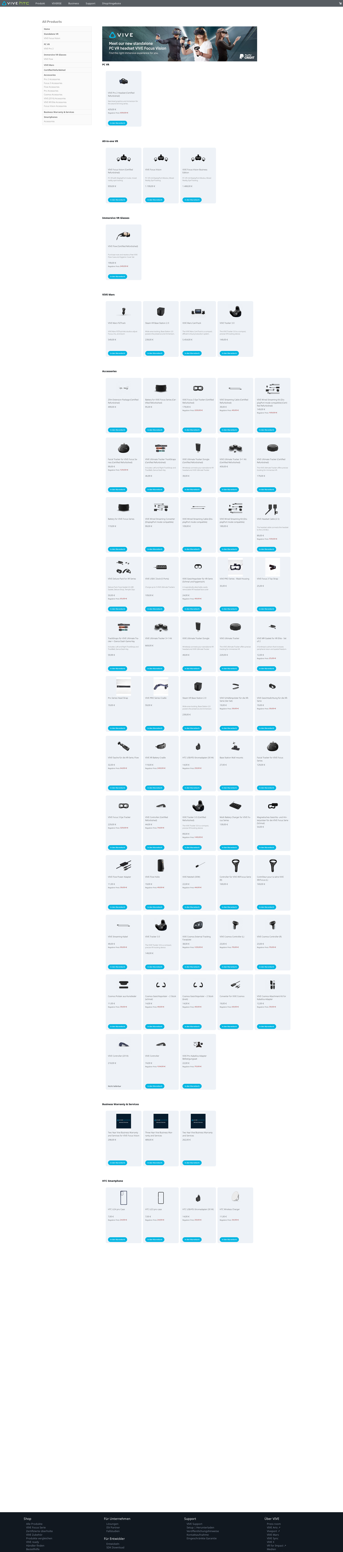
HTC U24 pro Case (116, 1209)
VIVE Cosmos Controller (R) (269, 936)
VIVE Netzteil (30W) (191, 876)
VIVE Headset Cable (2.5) (268, 519)
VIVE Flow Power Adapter (119, 876)
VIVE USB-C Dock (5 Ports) (157, 578)
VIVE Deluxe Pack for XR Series (122, 578)
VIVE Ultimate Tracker (229, 638)
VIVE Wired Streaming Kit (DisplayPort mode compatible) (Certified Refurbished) (272, 402)
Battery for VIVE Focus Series (121, 519)
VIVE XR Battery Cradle (155, 757)
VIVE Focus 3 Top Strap (267, 578)
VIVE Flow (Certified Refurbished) (123, 246)
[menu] (67, 76)
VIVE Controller (152, 1055)
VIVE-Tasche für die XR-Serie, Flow (123, 757)
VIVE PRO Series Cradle (155, 698)
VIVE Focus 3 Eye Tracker (119, 817)
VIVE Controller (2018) (118, 1055)
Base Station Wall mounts (231, 757)
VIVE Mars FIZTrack (116, 323)
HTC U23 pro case (153, 1209)
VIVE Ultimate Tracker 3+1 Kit (158, 638)
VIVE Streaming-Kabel (118, 936)
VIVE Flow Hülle (152, 876)
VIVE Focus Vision (153, 169)
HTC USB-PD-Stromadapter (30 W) (198, 757)
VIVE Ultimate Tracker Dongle (195, 638)
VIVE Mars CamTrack (191, 323)
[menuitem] (67, 29)
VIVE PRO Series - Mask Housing (234, 578)
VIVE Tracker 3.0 (227, 323)
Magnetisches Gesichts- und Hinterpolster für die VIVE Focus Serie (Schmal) (272, 820)
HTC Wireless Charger (230, 1209)
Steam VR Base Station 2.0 (157, 323)
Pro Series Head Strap (118, 698)
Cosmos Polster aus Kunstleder (122, 996)
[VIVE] (15, 3)
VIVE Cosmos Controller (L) (232, 936)
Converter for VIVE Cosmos (232, 996)
